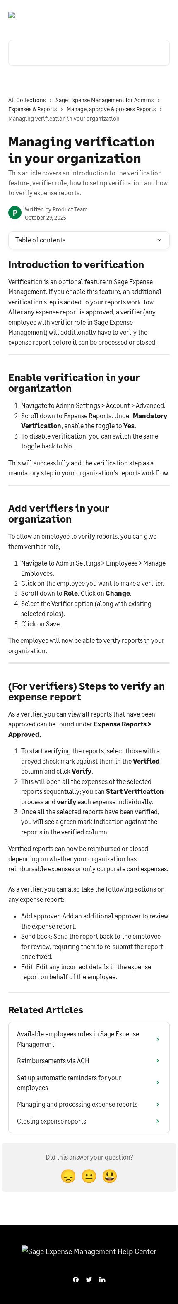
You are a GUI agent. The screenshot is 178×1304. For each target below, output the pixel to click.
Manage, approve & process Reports (111, 109)
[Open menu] (162, 15)
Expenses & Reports (32, 109)
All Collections (27, 99)
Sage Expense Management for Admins (104, 99)
